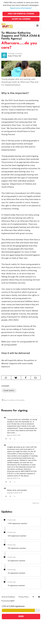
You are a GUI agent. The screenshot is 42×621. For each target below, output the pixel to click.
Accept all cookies (21, 19)
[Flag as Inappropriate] (10, 438)
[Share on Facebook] (26, 378)
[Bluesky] (39, 597)
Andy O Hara (13, 56)
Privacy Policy (24, 597)
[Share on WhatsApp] (6, 378)
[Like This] (6, 438)
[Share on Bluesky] (16, 378)
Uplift (12, 601)
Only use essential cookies (21, 14)
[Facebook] (33, 597)
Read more (36, 503)
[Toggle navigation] (37, 25)
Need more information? (21, 8)
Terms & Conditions (8, 597)
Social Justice (9, 390)
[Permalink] (15, 439)
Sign (21, 616)
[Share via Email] (36, 378)
